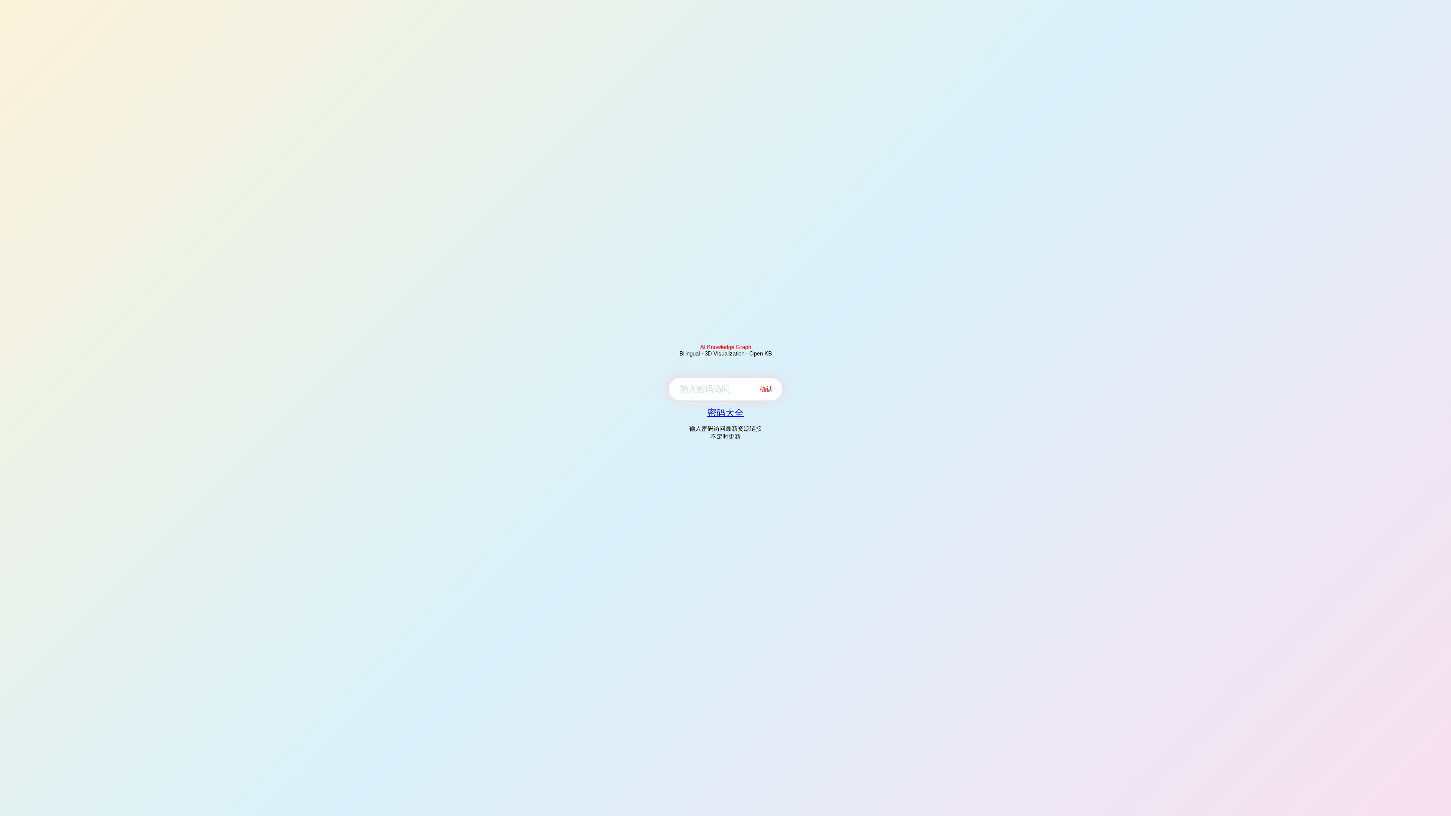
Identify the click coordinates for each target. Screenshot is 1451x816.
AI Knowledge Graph (725, 347)
